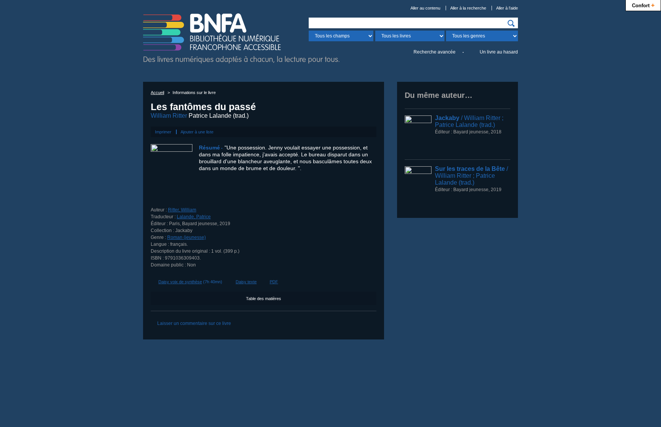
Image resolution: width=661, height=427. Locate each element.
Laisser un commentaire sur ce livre (194, 323)
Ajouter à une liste (197, 132)
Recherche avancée (435, 52)
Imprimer (163, 132)
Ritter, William (182, 210)
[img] (511, 23)
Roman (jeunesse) (186, 237)
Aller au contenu (425, 8)
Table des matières (263, 298)
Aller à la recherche (468, 8)
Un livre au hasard (499, 52)
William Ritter (169, 115)
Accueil (157, 92)
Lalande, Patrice (194, 216)
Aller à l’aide (507, 8)
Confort (643, 5)
